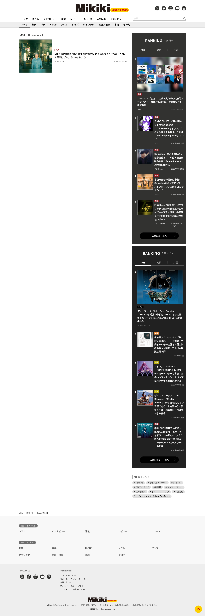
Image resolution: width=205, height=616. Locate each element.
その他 (126, 24)
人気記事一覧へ (159, 235)
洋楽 (43, 24)
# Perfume (138, 483)
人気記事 (101, 19)
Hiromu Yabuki (42, 513)
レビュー (74, 19)
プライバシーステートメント (72, 586)
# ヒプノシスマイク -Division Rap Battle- (152, 496)
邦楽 (34, 24)
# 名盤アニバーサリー (157, 483)
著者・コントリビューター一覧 (72, 579)
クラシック (88, 24)
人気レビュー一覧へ (159, 459)
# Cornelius (176, 483)
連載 (63, 19)
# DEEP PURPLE (141, 487)
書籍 (116, 24)
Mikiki (21, 513)
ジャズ (75, 24)
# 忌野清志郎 (139, 492)
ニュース (88, 19)
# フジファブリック (174, 487)
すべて (24, 24)
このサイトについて (68, 575)
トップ (24, 19)
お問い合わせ (65, 582)
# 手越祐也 (178, 492)
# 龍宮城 (157, 487)
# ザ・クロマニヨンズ (159, 492)
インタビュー (50, 19)
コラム (35, 19)
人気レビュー (117, 19)
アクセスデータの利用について (72, 589)
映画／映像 (104, 24)
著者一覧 (29, 513)
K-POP (53, 24)
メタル (64, 24)
